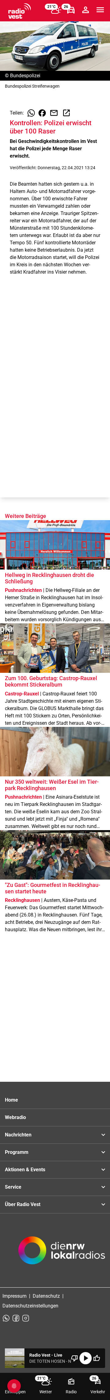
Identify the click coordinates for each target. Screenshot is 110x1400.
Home (11, 1100)
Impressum (14, 1296)
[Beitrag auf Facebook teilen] (42, 113)
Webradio (15, 1117)
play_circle (85, 1358)
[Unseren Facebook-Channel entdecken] (16, 1318)
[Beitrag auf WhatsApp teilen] (31, 113)
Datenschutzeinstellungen (30, 1306)
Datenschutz (46, 1296)
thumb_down (74, 1358)
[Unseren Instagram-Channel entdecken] (25, 1318)
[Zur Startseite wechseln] (19, 11)
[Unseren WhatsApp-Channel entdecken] (6, 1318)
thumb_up (96, 1358)
